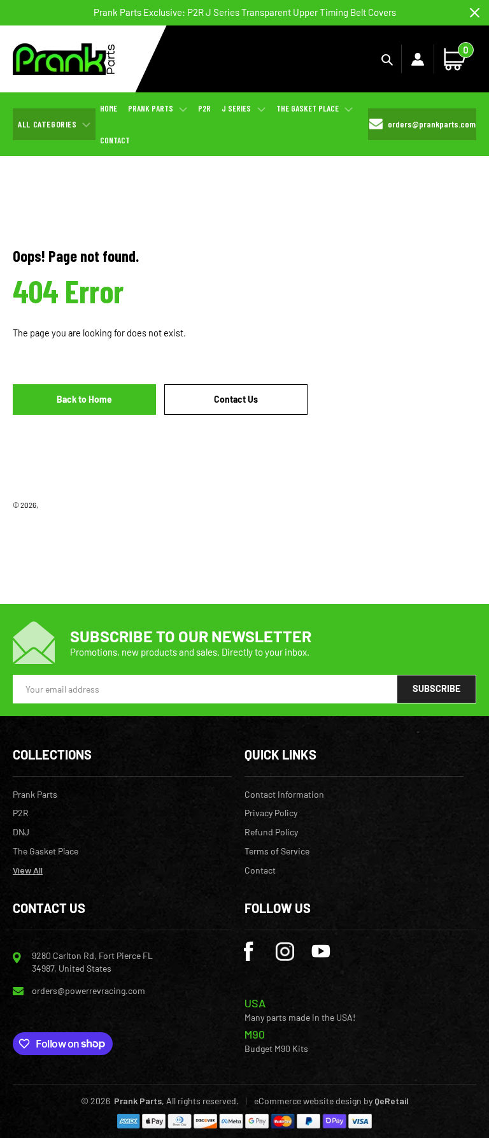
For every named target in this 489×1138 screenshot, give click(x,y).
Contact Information (284, 794)
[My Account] (417, 59)
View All (28, 870)
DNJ (21, 832)
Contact (260, 870)
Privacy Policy (270, 813)
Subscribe (436, 688)
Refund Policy (271, 832)
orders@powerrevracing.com (88, 990)
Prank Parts (57, 504)
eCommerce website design (308, 1100)
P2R (21, 813)
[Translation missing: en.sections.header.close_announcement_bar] (475, 13)
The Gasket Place (45, 851)
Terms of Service (276, 851)
